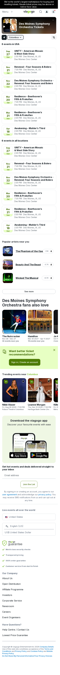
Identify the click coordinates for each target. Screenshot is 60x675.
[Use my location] (4, 37)
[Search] (40, 11)
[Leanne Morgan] (40, 394)
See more (29, 291)
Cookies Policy (37, 651)
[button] (11, 11)
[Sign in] (47, 11)
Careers (6, 611)
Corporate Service (12, 600)
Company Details (47, 647)
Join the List (29, 484)
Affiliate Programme (12, 589)
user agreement (9, 494)
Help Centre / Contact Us (15, 629)
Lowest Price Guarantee (15, 635)
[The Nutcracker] (14, 326)
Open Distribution (11, 583)
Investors (7, 595)
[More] (53, 20)
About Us (7, 578)
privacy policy (44, 494)
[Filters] (53, 37)
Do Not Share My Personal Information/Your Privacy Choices (27, 656)
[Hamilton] (40, 326)
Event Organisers (11, 617)
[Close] (54, 349)
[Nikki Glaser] (14, 394)
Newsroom (8, 606)
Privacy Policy (21, 651)
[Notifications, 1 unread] (53, 11)
